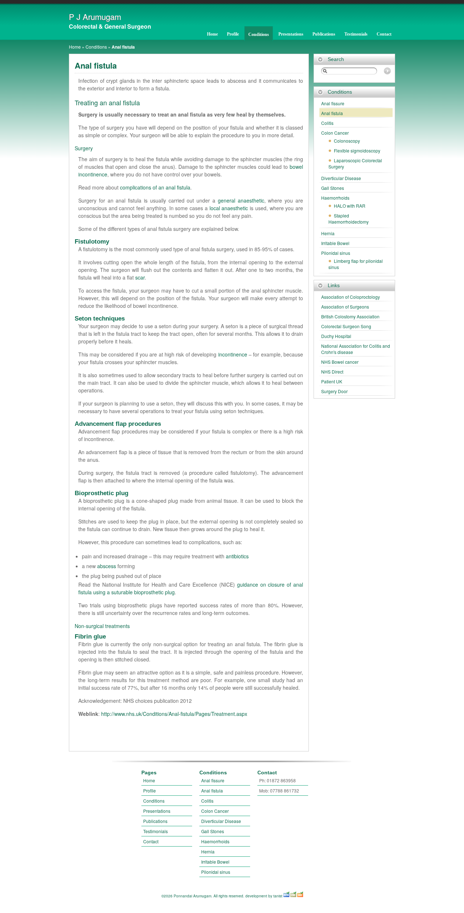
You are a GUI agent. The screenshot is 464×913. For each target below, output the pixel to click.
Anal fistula (332, 113)
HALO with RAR (349, 206)
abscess (106, 566)
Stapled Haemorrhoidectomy (348, 218)
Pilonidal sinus (335, 253)
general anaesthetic (241, 200)
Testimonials (356, 34)
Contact (384, 34)
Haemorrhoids (335, 198)
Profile (233, 34)
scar (140, 277)
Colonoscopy (347, 141)
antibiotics (237, 556)
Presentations (290, 34)
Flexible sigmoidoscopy (357, 150)
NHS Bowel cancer (340, 362)
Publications (323, 34)
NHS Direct (332, 371)
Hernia (328, 233)
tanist (277, 895)
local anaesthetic (229, 208)
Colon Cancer (335, 133)
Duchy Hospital (336, 336)
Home (212, 34)
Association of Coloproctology (350, 297)
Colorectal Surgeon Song (346, 326)
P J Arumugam (95, 16)
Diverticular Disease (341, 178)
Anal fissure (332, 103)
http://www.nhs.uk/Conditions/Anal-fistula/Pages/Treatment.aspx (174, 713)
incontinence (232, 354)
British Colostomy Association (350, 316)
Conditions (258, 34)
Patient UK (331, 381)
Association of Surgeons (345, 306)
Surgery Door (334, 391)
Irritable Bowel (335, 243)
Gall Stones (332, 188)
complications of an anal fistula (155, 187)
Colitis (327, 123)
